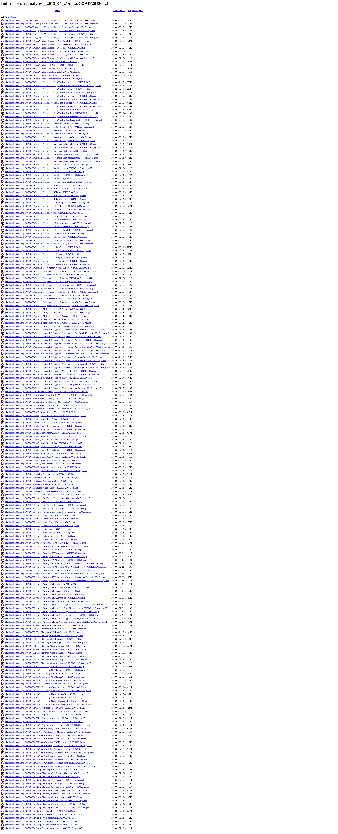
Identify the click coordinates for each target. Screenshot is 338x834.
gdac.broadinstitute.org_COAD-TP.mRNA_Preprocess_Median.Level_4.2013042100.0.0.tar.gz (45, 708)
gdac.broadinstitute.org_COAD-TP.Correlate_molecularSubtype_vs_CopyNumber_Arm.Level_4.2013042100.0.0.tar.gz (55, 330)
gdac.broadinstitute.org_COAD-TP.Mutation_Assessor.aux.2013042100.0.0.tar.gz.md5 (41, 484)
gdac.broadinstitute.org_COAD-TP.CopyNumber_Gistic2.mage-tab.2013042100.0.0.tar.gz (42, 75)
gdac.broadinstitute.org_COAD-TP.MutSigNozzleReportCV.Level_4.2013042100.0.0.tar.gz (43, 453)
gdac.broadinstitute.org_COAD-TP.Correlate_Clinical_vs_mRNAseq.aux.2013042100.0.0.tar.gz (45, 233)
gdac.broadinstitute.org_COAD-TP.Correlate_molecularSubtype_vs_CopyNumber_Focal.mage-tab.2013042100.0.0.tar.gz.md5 (58, 367)
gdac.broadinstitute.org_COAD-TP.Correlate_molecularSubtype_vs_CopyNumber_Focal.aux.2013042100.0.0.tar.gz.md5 (55, 360)
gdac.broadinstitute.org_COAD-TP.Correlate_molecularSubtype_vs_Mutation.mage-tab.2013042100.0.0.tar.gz (51, 385)
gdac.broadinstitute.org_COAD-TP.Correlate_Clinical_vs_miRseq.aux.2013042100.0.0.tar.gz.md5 (46, 257)
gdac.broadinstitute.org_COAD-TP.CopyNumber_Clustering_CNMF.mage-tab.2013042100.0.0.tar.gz (47, 55)
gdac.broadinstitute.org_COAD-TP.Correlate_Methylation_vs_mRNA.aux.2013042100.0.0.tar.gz (45, 316)
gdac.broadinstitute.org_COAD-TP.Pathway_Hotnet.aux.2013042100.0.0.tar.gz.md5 (40, 532)
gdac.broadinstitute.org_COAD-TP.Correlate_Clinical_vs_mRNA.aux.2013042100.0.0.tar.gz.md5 (46, 216)
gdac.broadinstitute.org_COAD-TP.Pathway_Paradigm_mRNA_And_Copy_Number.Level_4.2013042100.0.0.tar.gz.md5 (56, 608)
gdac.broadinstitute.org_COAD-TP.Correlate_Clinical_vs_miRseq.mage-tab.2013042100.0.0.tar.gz (46, 261)
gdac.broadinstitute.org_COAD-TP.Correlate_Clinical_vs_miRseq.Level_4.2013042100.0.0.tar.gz (45, 247)
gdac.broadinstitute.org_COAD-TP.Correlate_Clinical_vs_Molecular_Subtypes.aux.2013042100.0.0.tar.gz (49, 151)
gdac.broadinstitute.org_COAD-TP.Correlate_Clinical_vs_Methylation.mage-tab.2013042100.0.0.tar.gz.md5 (50, 140)
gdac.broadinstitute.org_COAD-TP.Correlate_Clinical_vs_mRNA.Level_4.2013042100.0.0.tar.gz (45, 206)
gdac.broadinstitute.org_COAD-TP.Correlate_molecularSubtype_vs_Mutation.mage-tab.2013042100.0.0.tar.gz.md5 (53, 388)
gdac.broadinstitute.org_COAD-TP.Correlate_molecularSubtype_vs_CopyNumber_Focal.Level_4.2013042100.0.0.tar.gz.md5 (57, 354)
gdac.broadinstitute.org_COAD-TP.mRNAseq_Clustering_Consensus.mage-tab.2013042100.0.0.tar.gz (47, 763)
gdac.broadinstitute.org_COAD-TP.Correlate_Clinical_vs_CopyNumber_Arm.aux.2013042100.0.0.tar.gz (49, 89)
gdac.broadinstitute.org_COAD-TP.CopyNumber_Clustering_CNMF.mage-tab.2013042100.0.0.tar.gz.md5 (49, 58)
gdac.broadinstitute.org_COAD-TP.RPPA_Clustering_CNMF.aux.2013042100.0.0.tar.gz (42, 632)
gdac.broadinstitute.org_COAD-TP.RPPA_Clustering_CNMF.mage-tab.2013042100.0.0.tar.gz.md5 (46, 642)
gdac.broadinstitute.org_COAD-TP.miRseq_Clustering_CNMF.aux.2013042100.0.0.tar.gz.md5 (44, 780)
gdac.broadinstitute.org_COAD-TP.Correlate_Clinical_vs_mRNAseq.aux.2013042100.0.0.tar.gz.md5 (47, 237)
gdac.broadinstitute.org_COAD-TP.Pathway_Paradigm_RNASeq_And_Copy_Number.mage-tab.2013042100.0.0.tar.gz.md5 (57, 580)
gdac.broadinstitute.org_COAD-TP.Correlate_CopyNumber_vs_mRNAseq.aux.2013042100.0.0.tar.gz (47, 295)
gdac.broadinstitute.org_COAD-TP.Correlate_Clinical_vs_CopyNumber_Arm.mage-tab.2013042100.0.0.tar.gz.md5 (53, 99)
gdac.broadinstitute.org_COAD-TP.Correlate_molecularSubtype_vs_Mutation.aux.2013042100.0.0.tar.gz (48, 378)
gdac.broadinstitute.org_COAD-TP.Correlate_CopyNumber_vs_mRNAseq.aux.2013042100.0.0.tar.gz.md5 (50, 299)
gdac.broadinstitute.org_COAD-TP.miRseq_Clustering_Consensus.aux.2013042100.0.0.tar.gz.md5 (46, 800)
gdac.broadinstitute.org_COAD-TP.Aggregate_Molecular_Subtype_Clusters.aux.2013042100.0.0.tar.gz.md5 (50, 30)
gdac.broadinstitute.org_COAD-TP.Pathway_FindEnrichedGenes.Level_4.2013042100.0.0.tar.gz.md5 (47, 498)
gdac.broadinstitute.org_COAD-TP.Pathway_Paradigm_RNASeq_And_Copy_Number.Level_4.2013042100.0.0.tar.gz (54, 563)
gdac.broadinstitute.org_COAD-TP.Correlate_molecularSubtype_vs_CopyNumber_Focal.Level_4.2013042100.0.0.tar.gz (55, 350)
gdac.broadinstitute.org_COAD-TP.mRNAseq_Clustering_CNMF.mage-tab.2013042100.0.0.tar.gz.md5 (48, 745)
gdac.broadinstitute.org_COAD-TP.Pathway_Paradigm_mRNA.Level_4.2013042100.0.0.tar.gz (44, 584)
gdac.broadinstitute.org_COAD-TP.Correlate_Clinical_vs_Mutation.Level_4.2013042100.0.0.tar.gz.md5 (48, 168)
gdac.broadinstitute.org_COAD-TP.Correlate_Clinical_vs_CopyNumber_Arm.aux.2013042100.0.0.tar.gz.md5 (51, 92)
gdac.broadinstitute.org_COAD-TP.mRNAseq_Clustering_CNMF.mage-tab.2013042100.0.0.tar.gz (46, 742)
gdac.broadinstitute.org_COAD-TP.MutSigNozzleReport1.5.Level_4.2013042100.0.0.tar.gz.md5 (45, 415)
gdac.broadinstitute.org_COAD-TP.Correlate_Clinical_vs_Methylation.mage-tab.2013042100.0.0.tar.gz (48, 137)
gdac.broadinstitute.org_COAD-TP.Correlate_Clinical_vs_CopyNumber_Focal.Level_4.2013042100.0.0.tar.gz (51, 103)
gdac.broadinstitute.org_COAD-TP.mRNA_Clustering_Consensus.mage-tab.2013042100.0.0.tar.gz (46, 701)
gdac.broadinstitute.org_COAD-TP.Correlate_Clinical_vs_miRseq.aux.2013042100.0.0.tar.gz (44, 254)
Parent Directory (11, 17)
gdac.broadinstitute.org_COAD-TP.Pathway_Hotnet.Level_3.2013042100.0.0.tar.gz (40, 515)
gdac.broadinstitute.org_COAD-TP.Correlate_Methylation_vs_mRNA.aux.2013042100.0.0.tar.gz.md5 (47, 319)
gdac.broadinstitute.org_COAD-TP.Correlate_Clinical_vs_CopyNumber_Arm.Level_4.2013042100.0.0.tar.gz (51, 82)
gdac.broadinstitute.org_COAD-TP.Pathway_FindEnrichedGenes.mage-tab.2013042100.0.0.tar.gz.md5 (48, 512)
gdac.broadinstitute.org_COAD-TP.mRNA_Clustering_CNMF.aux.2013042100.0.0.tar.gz (42, 673)
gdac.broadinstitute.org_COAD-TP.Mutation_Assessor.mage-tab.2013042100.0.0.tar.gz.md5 (43, 491)
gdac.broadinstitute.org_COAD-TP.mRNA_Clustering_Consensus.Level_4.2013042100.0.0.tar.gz (46, 687)
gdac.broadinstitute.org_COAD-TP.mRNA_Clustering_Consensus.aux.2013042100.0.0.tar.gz (44, 694)
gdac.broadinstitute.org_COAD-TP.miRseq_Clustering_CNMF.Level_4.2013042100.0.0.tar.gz (44, 770)
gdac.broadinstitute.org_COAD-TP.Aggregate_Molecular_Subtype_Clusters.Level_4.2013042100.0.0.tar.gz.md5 (52, 24)
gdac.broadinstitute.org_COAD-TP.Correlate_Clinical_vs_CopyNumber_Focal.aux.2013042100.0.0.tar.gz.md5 (51, 113)
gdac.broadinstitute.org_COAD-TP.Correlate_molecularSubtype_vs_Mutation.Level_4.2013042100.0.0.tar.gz (50, 371)
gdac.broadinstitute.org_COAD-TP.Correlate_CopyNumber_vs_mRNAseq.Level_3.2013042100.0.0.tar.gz (49, 288)
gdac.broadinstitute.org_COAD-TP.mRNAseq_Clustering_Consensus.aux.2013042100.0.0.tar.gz (45, 756)
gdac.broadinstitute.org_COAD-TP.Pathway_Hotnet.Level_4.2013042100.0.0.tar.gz (40, 522)
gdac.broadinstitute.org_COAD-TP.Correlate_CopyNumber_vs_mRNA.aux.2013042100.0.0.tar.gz (46, 275)
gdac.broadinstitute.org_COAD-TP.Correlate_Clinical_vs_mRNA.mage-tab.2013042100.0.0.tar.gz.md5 (48, 223)
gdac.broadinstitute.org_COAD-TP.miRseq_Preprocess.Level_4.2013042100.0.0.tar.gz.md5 (43, 814)
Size (129, 10)
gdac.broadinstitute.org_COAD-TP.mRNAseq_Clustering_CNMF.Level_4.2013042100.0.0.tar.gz (46, 728)
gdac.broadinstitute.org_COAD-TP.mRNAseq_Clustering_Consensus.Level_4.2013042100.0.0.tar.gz (47, 749)
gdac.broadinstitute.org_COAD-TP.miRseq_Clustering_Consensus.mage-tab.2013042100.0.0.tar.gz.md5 (48, 807)
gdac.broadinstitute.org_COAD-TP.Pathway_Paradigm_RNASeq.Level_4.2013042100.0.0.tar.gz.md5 (47, 546)
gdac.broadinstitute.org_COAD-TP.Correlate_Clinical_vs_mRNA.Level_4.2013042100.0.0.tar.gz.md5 (48, 209)
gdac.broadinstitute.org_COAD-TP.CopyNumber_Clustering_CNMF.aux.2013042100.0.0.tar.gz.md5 (47, 51)
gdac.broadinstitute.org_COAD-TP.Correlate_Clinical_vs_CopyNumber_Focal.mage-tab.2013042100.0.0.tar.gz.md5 (53, 120)
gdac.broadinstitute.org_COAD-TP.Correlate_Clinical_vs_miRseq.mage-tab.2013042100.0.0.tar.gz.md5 (48, 264)
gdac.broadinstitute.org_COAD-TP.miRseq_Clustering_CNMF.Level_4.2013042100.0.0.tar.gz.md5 (46, 773)
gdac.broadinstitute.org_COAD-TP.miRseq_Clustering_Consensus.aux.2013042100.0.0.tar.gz (44, 797)
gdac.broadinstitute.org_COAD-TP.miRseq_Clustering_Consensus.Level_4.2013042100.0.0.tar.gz (46, 790)
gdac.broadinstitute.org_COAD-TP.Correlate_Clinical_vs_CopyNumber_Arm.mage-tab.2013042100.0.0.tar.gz (51, 96)
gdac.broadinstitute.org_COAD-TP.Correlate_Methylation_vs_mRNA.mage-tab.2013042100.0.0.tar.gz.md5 (50, 326)
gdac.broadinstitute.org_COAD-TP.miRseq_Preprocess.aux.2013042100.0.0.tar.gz (39, 818)
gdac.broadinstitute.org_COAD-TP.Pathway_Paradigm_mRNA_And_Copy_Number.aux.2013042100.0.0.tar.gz (52, 611)
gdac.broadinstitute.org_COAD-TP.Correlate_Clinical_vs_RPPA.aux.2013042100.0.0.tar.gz (43, 192)
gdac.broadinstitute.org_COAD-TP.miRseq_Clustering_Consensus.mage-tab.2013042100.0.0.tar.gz (46, 804)
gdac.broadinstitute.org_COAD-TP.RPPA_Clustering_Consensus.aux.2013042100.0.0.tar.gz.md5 (45, 656)
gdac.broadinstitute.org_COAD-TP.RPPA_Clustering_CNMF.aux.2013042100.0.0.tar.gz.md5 (44, 635)
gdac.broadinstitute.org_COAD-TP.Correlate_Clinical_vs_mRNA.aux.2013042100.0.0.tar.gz (44, 213)
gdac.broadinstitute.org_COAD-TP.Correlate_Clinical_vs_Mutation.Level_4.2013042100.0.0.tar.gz (46, 165)
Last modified (119, 10)
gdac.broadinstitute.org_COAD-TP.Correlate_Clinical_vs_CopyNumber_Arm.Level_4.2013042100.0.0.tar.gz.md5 (53, 85)
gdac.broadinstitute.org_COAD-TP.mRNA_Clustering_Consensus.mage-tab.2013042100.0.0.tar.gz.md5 (48, 704)
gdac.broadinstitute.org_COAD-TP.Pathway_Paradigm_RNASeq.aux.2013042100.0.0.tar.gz (43, 550)
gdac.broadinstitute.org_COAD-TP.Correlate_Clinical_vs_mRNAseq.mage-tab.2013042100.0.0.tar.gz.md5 (49, 244)
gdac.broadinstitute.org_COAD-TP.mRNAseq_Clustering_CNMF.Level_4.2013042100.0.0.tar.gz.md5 (48, 732)
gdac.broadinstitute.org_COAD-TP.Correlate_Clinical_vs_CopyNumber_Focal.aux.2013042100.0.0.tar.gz (49, 110)
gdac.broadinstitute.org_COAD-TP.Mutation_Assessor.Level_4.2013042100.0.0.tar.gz (41, 474)
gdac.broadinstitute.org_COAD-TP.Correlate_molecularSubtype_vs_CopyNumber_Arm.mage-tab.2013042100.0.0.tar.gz (55, 343)
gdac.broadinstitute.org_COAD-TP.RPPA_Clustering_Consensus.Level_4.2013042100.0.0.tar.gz (45, 646)
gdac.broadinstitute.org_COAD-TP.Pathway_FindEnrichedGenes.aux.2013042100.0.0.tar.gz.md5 (45, 505)
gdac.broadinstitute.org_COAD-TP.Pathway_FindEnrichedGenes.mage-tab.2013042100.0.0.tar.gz (46, 508)
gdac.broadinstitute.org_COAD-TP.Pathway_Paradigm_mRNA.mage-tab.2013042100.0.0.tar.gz (45, 598)
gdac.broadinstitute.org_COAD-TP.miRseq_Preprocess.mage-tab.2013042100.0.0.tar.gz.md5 (43, 828)
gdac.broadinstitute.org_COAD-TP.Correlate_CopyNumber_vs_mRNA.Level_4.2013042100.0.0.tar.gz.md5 (50, 271)
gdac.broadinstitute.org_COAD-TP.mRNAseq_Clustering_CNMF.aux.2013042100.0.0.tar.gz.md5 (46, 739)
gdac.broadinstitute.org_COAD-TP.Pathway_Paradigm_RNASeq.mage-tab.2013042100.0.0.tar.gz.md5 (48, 560)
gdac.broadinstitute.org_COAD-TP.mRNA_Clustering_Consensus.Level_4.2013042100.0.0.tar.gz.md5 (48, 690)
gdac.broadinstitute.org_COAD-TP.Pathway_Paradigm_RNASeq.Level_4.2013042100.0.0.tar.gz (45, 543)
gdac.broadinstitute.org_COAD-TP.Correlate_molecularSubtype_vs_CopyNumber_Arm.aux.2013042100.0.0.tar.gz (53, 336)
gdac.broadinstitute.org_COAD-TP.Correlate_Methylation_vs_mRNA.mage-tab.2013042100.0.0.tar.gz (48, 323)
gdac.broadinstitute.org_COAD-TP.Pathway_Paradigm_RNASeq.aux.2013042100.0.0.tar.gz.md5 (45, 553)
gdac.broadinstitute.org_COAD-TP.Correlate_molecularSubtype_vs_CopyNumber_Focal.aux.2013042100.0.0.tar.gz (53, 357)
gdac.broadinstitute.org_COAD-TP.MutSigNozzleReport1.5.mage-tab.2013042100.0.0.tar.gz (43, 426)
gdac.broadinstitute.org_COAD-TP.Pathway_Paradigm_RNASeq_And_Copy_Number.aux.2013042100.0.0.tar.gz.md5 (55, 574)
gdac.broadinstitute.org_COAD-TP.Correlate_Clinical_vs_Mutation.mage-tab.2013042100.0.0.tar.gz (46, 178)
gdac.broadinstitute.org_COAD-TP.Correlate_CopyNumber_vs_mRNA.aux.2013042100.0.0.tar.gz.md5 (48, 278)
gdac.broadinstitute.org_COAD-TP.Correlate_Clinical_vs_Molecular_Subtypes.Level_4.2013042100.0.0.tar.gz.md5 (53, 147)
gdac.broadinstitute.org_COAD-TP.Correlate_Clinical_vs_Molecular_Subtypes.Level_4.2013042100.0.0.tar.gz (51, 144)
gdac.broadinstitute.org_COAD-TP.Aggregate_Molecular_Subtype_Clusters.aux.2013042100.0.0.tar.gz (48, 27)
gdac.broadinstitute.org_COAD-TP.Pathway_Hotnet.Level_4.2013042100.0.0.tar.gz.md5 (42, 525)
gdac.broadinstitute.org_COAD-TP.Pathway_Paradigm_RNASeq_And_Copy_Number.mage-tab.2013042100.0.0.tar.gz (55, 577)
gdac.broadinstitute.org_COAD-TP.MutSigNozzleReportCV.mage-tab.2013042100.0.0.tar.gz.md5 (46, 470)
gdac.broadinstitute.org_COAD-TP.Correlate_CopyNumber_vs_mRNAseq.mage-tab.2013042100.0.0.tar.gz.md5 (52, 305)
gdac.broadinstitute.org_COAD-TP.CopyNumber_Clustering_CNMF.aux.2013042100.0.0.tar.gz (45, 48)
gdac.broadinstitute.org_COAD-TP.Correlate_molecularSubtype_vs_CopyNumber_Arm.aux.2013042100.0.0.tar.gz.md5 (55, 340)
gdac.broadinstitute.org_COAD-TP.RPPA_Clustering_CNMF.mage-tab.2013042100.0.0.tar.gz (44, 639)
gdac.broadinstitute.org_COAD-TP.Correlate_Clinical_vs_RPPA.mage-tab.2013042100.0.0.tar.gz (45, 199)
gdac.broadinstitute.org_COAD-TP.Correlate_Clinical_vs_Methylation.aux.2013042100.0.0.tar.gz (45, 130)
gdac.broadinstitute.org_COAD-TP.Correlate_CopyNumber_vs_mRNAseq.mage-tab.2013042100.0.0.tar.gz (50, 302)
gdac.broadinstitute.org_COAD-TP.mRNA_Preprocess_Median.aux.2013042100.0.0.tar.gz (43, 715)
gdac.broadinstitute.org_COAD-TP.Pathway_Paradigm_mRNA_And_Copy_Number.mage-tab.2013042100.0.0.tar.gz (54, 618)
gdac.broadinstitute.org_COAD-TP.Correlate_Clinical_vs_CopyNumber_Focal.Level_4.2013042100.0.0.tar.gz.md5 (53, 106)
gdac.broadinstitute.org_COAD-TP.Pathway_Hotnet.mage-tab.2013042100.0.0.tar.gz (40, 536)
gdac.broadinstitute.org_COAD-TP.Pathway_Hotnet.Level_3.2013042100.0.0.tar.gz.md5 (42, 519)
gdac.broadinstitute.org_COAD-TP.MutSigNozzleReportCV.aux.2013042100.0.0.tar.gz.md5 (43, 464)
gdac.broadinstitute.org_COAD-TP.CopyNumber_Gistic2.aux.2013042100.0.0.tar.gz (40, 68)
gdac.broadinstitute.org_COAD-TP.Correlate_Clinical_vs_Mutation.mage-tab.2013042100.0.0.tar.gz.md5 (49, 182)
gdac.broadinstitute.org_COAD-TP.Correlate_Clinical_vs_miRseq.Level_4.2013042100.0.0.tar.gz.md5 (48, 250)
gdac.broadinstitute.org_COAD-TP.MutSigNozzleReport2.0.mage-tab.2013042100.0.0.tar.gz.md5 (45, 450)
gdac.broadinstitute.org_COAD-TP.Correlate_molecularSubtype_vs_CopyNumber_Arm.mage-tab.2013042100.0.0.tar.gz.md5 (57, 347)
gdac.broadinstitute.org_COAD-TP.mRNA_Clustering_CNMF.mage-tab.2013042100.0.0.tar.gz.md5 (47, 684)
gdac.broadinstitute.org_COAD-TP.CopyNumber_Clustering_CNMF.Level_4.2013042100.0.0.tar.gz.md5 (49, 44)
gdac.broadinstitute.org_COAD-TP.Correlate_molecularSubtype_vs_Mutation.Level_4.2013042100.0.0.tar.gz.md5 (52, 374)
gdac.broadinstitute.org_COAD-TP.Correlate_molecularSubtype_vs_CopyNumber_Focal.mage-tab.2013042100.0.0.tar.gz (56, 364)
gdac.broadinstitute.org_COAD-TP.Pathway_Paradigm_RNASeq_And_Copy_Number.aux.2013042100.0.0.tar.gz (52, 570)
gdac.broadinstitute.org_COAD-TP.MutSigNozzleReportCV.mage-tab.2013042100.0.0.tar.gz (43, 467)
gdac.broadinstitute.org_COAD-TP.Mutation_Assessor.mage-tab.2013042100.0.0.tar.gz (41, 488)
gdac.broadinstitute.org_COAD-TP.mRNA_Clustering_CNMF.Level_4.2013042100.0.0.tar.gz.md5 (46, 670)
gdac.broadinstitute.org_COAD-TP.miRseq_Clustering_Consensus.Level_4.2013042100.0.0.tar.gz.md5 (48, 794)
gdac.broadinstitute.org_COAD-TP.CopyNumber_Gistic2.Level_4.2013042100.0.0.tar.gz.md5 (44, 65)
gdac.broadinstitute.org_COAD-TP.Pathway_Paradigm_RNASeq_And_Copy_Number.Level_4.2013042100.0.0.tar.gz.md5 (57, 567)
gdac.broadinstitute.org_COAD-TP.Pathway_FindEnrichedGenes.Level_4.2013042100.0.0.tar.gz (45, 495)
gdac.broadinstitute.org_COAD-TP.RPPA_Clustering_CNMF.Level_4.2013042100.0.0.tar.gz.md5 (46, 629)
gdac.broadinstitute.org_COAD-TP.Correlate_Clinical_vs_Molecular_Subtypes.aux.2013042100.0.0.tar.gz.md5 (51, 154)
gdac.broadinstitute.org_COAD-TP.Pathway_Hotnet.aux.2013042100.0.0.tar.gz (38, 529)
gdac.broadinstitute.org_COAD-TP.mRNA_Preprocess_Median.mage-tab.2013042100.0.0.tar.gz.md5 (47, 725)
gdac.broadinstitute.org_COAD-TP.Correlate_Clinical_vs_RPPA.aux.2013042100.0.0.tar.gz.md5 (45, 195)
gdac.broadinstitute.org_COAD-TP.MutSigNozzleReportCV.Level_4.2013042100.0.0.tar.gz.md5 (45, 457)
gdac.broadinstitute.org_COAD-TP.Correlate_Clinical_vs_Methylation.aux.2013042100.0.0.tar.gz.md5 (48, 134)
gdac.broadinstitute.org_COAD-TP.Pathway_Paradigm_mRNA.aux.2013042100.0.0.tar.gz (43, 591)
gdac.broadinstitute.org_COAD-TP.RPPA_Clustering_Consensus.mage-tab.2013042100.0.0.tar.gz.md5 (48, 663)
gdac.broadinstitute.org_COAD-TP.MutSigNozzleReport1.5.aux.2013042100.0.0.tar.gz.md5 (43, 422)
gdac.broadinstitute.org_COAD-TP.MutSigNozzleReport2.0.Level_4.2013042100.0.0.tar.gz (43, 433)
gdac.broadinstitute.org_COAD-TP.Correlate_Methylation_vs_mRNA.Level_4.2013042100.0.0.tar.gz (47, 309)
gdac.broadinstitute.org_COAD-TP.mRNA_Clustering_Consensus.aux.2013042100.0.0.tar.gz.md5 (46, 697)
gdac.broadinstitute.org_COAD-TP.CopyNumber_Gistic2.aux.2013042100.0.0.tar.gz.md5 (42, 72)
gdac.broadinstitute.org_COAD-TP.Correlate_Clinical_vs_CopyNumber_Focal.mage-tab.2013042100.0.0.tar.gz (51, 116)
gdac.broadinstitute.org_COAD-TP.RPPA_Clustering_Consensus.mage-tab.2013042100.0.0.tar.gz (46, 660)
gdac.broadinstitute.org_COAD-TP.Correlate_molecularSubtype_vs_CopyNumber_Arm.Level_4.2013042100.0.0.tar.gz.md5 (57, 333)
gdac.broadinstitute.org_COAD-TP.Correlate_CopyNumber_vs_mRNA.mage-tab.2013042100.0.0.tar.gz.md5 (50, 285)
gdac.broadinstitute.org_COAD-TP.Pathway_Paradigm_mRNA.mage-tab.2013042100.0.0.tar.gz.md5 (47, 601)
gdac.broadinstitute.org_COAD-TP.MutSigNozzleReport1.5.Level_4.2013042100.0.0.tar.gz (43, 412)
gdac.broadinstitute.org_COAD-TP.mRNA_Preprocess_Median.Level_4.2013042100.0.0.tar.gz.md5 (47, 711)
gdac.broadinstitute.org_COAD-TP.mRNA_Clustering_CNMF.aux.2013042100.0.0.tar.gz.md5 (44, 677)
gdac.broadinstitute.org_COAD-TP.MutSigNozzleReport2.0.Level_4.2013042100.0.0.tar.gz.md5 (45, 436)
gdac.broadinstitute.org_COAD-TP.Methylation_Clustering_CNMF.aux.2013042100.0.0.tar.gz (44, 398)
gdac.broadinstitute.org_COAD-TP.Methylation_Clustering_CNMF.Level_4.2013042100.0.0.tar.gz (46, 391)
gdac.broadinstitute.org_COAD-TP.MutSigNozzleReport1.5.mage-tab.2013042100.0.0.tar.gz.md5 (45, 429)
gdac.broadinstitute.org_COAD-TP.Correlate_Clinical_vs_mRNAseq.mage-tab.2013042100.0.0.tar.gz (47, 240)
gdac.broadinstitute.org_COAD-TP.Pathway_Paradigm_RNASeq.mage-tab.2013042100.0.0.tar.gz (46, 556)
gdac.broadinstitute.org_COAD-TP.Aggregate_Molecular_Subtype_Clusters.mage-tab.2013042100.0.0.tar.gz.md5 (52, 37)
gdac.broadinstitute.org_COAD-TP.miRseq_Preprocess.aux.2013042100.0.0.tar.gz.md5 (41, 821)
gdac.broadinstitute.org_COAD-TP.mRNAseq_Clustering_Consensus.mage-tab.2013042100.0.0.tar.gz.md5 (50, 766)
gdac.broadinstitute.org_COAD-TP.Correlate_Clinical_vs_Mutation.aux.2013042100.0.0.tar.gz (44, 171)
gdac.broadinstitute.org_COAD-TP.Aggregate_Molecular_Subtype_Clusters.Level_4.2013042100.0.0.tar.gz (50, 20)
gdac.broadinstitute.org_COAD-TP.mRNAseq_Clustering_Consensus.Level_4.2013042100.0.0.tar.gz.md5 (49, 752)
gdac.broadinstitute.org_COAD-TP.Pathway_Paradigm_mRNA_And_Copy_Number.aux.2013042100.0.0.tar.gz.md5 (54, 615)
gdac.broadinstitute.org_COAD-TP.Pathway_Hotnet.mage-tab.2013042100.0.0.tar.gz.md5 (42, 539)
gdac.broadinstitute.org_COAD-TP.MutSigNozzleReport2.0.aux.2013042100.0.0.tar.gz (41, 440)
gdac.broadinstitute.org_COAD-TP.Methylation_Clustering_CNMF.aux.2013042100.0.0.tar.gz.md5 (46, 402)
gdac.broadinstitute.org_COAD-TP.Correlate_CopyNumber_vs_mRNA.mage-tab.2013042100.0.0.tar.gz (48, 281)
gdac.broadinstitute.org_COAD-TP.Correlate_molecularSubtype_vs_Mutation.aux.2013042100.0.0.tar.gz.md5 (51, 381)
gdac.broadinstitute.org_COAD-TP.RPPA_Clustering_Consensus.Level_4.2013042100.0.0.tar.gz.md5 (47, 649)
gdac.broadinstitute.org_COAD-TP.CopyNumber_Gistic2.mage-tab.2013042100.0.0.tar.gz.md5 (44, 79)
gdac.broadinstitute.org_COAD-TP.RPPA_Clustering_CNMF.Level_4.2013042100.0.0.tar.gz (44, 625)
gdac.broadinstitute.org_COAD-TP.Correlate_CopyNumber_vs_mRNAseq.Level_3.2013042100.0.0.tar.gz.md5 (51, 292)
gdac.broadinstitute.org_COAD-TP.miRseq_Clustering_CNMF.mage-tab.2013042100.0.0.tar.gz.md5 (47, 787)
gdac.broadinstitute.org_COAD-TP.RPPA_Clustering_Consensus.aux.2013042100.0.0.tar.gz (43, 653)
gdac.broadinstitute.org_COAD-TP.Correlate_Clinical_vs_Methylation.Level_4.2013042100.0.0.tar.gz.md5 (49, 127)
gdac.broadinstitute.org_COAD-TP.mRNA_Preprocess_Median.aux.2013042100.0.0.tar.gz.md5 (45, 718)
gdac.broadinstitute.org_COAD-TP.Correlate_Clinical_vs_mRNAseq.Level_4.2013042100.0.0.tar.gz (47, 226)
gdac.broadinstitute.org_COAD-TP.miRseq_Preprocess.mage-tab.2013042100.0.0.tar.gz (41, 825)
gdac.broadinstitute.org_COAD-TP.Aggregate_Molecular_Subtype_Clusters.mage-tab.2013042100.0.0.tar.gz (50, 34)
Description (137, 10)
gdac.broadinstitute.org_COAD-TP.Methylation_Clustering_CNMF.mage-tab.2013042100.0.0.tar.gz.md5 (49, 409)
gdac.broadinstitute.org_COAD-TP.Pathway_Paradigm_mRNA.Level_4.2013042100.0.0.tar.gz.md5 (47, 587)
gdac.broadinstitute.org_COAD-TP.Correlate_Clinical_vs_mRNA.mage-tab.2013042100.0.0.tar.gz (46, 220)
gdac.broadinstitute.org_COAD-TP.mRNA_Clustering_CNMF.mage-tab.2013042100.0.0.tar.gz (45, 680)
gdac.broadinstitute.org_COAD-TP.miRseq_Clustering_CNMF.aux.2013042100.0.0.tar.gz (42, 776)
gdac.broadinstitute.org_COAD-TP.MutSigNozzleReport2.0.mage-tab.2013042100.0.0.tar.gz (43, 446)
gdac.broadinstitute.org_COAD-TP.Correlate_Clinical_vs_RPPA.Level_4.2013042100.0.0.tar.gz (45, 185)
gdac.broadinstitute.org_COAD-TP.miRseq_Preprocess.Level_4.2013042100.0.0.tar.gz (41, 811)
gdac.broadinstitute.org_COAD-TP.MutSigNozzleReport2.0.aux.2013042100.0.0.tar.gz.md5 (43, 443)
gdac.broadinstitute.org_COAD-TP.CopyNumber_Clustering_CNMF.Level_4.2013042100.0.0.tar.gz (47, 41)
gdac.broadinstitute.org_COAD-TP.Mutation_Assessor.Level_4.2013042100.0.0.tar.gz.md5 (43, 477)
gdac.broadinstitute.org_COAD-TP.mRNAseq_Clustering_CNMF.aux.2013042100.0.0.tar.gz (44, 735)
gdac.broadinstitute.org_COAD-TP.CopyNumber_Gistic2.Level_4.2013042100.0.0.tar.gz (42, 61)
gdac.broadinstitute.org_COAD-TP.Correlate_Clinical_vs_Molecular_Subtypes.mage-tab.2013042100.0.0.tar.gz (51, 158)
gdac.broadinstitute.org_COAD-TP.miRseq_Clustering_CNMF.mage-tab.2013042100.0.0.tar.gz (45, 783)
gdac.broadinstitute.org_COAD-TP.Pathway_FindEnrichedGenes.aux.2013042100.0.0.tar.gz (43, 501)
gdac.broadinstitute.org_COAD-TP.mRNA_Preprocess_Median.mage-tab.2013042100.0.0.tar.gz (45, 721)
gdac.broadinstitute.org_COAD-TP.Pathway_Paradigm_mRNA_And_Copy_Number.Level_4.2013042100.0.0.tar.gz (54, 605)
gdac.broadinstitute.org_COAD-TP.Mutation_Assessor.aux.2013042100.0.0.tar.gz (39, 481)
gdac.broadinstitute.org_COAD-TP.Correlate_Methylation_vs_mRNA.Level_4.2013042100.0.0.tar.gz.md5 (49, 312)
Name (57, 10)
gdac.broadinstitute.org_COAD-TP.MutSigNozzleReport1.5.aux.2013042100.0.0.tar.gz (41, 419)
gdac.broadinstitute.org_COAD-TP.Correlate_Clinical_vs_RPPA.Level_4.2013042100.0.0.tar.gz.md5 (47, 189)
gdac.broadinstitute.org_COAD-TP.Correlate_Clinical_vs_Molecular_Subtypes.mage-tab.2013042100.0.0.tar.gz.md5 (53, 161)
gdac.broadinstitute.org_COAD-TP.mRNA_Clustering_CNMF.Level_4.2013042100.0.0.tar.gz (44, 666)
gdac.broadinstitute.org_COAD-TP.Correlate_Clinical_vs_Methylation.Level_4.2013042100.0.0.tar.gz (47, 123)
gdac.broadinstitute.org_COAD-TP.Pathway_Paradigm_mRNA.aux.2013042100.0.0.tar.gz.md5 (45, 594)
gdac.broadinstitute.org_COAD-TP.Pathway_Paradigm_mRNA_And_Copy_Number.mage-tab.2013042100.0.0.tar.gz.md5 (56, 622)
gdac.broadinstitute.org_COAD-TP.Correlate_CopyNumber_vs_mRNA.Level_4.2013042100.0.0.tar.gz (48, 268)
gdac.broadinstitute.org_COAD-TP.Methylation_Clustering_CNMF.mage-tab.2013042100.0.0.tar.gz (46, 405)
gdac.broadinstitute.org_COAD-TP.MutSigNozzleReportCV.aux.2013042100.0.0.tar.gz (41, 460)
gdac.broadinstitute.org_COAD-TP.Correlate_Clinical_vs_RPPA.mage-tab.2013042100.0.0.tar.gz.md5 (47, 202)
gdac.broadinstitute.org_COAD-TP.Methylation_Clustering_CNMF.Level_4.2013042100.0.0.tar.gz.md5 (48, 395)
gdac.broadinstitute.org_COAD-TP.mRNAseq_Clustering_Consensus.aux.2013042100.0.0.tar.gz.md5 (47, 759)
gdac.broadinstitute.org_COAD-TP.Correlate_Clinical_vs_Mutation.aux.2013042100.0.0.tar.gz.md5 (46, 175)
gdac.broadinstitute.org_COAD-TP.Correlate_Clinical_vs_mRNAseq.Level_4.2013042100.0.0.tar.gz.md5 (49, 230)
